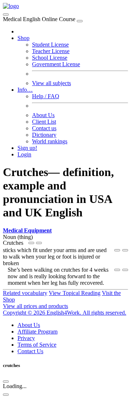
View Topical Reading (74, 293)
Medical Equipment (27, 230)
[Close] (80, 21)
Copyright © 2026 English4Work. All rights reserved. (64, 313)
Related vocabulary (25, 293)
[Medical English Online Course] (11, 6)
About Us (43, 115)
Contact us (44, 128)
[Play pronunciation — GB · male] (39, 243)
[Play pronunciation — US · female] (31, 243)
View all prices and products (35, 306)
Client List (44, 122)
